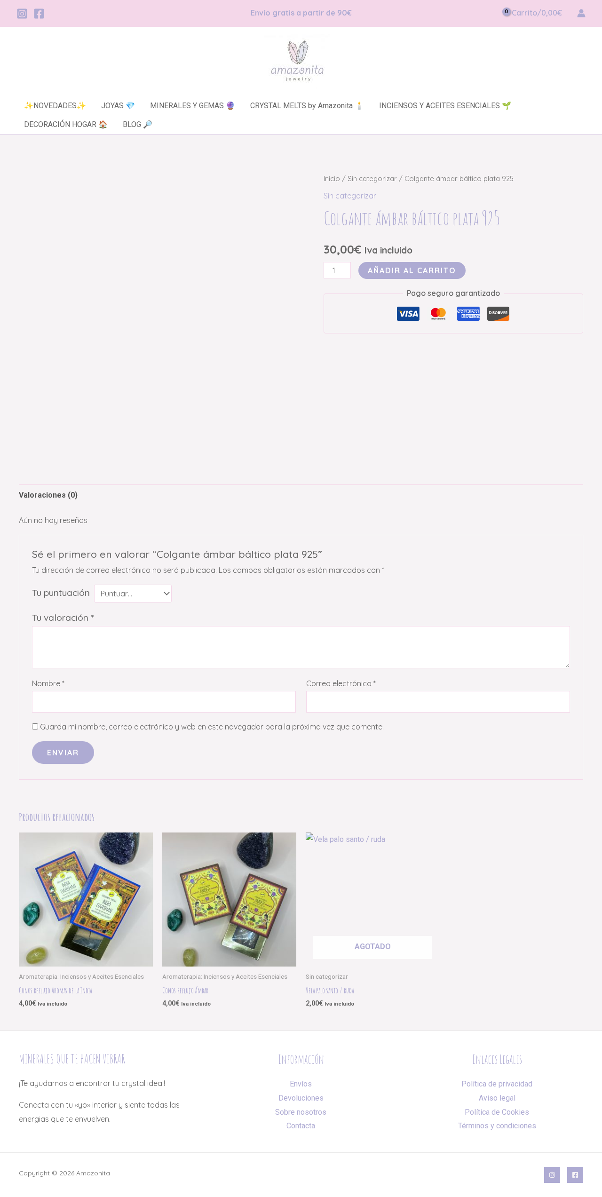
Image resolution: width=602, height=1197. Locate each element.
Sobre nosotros (300, 1112)
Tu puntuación (61, 592)
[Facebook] (39, 13)
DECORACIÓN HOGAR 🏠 (66, 124)
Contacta (300, 1125)
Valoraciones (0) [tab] (48, 495)
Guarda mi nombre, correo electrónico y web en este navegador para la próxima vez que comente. (212, 726)
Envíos (301, 1083)
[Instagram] (22, 13)
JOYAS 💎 (118, 105)
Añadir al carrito (412, 270)
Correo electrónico (341, 683)
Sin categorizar (372, 178)
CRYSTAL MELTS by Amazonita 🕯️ (307, 105)
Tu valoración (63, 617)
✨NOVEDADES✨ (55, 105)
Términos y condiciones (497, 1125)
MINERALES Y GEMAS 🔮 (192, 105)
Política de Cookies (497, 1112)
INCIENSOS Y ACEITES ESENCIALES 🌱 (445, 105)
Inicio (332, 178)
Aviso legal (497, 1098)
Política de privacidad (496, 1083)
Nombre (48, 683)
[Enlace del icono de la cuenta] (581, 13)
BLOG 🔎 (137, 124)
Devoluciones (301, 1098)
